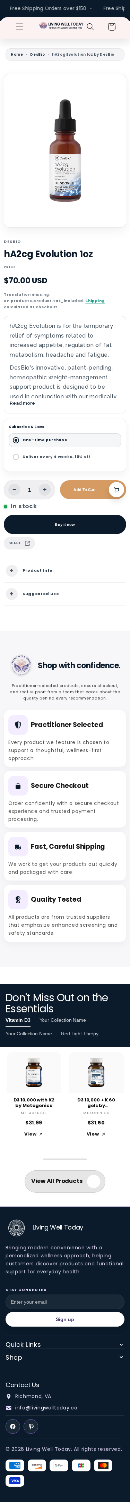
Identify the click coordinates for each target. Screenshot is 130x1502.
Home (17, 54)
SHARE (15, 543)
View (30, 1134)
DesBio (37, 54)
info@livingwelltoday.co (46, 1407)
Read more (22, 403)
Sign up (65, 1319)
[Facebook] (13, 1426)
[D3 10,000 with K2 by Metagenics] (34, 1072)
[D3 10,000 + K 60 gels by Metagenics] (96, 1072)
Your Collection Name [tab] (63, 1020)
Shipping (95, 300)
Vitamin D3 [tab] (18, 1020)
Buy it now (65, 524)
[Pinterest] (31, 1426)
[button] (19, 26)
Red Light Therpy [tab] (79, 1033)
